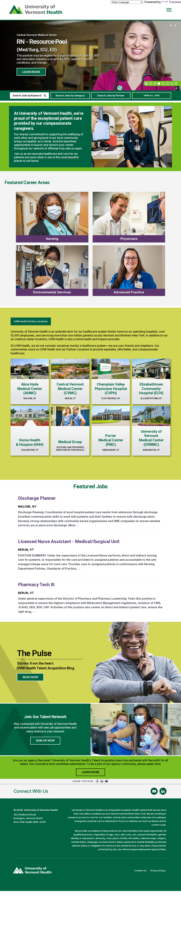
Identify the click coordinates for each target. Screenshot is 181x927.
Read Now (33, 678)
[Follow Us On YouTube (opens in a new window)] (154, 791)
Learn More (31, 71)
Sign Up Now (45, 740)
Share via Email (106, 781)
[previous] (171, 25)
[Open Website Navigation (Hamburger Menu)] (170, 9)
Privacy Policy (158, 871)
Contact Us (141, 871)
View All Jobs (152, 95)
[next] (175, 25)
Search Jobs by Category (70, 95)
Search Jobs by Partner (110, 95)
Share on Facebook (97, 781)
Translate (175, 2)
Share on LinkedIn (102, 781)
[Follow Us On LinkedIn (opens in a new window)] (163, 791)
